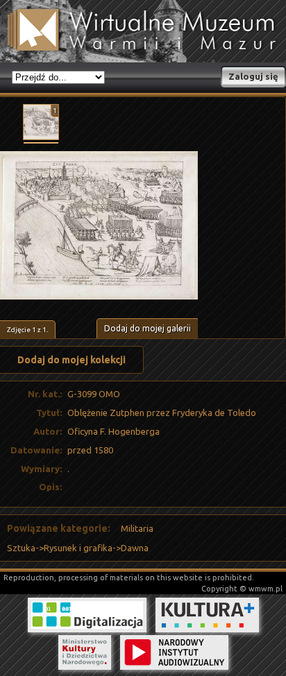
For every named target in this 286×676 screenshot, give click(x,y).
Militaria (137, 528)
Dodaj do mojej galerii (147, 328)
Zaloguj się (253, 76)
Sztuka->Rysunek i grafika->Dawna (78, 548)
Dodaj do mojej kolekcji (71, 359)
